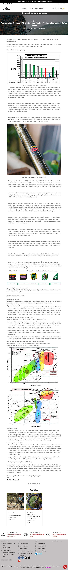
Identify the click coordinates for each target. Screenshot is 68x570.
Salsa (9, 119)
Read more (12, 519)
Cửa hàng (23, 8)
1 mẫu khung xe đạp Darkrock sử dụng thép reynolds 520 (34, 177)
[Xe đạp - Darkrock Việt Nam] (6, 8)
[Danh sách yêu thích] (58, 8)
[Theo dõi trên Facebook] (3, 4)
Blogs (36, 8)
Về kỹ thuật (34, 21)
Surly (59, 117)
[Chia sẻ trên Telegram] (39, 484)
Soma (12, 119)
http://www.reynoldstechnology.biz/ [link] (19, 288)
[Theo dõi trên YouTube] (11, 4)
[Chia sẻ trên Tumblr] (37, 484)
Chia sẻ (31, 8)
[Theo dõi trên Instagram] (5, 4)
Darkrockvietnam (44, 44)
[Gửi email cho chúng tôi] (9, 4)
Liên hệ (41, 8)
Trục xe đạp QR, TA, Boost (14, 515)
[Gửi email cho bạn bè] (32, 484)
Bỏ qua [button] (50, 1)
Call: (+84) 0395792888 (61, 4)
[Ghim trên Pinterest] (34, 484)
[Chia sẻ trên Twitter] (30, 484)
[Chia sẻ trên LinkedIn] (35, 484)
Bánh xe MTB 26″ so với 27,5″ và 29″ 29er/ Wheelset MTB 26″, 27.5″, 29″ (33, 516)
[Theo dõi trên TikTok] (7, 4)
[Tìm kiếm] (53, 8)
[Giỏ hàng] (61, 8)
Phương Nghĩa (41, 28)
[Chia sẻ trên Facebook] (28, 484)
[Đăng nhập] (56, 8)
